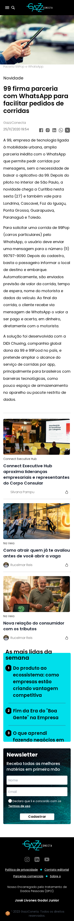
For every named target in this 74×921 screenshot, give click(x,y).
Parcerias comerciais (28, 876)
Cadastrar (37, 816)
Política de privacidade (21, 870)
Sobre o (55, 876)
